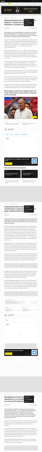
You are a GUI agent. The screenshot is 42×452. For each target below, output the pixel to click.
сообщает (21, 73)
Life (29, 3)
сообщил (20, 50)
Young (39, 3)
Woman (32, 3)
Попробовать (27, 24)
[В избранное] (19, 122)
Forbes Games (6, 3)
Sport (36, 3)
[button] (41, 1)
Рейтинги (13, 3)
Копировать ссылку (34, 28)
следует (24, 451)
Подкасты (23, 3)
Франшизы (18, 3)
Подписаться (8, 163)
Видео (27, 3)
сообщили (21, 45)
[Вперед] (39, 124)
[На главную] (3, 1)
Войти (32, 1)
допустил (10, 290)
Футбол (6, 179)
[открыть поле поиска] (38, 1)
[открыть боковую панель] (36, 1)
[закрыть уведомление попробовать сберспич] (33, 20)
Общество (23, 179)
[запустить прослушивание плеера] (33, 17)
